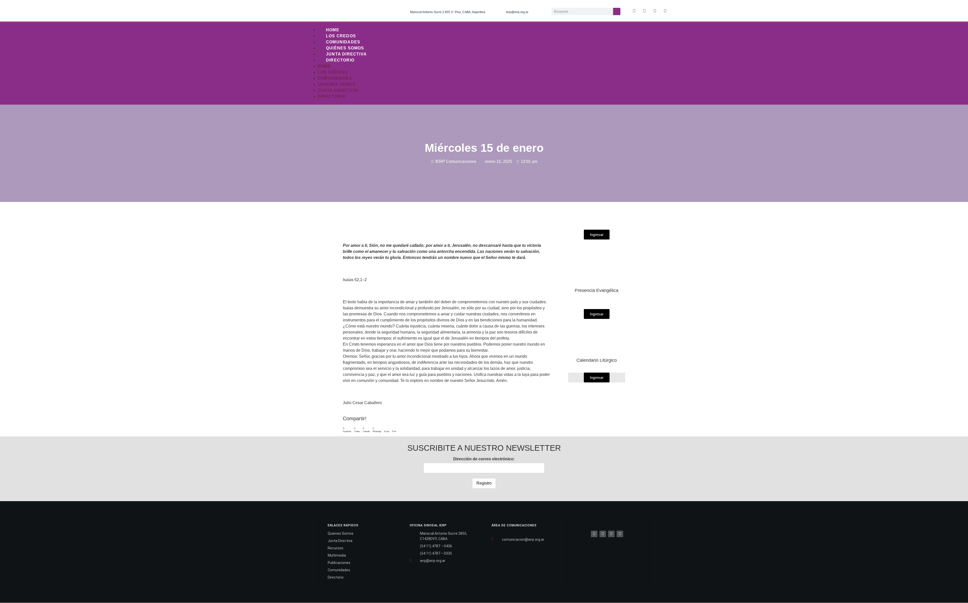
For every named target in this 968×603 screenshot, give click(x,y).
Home (332, 30)
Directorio (340, 60)
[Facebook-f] (634, 10)
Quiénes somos (345, 48)
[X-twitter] (644, 10)
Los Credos (341, 36)
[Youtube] (665, 10)
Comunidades (343, 42)
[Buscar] (616, 11)
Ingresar (596, 377)
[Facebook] (594, 534)
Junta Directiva (346, 54)
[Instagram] (655, 10)
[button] (347, 430)
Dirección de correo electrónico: (484, 459)
